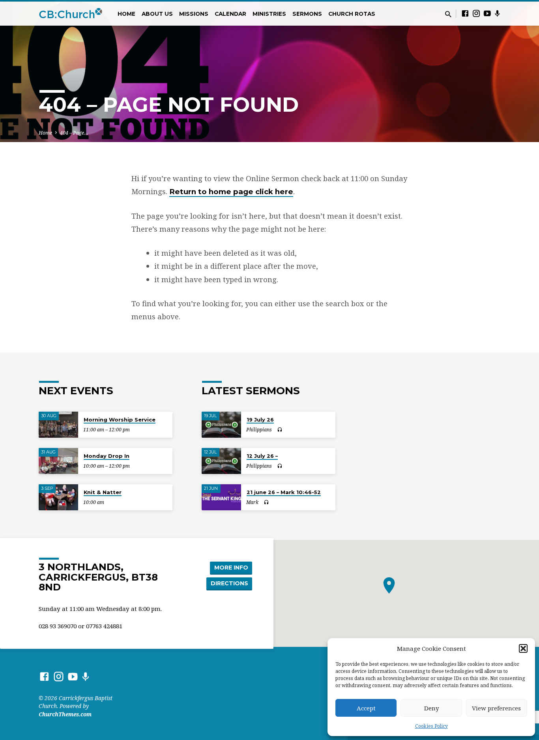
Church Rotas (351, 14)
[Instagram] (476, 13)
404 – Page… (74, 132)
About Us (157, 14)
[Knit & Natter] (58, 497)
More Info (231, 567)
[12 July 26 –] (221, 461)
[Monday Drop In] (58, 461)
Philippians (259, 429)
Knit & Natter (103, 492)
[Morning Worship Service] (58, 425)
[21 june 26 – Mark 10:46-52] (221, 497)
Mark (252, 502)
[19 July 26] (221, 425)
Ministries (269, 14)
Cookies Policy (431, 726)
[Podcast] (497, 13)
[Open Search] (448, 14)
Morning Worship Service (119, 419)
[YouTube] (487, 13)
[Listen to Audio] (279, 429)
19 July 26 (260, 419)
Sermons (307, 14)
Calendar (230, 14)
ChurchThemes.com (65, 714)
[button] (523, 648)
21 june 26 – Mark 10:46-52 (284, 492)
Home (126, 14)
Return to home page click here (231, 191)
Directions (229, 583)
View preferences (496, 708)
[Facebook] (465, 13)
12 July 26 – (262, 456)
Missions (193, 14)
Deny (431, 708)
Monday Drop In (106, 456)
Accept (366, 708)
